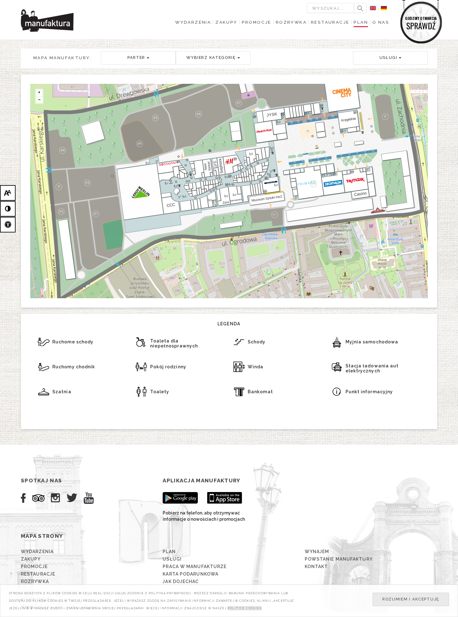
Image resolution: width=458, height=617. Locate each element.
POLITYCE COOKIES (244, 608)
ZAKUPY (31, 559)
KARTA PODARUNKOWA (190, 574)
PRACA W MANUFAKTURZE (195, 566)
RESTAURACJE (38, 574)
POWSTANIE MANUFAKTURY (339, 559)
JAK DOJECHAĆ (181, 581)
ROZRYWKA (35, 581)
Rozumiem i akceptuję (410, 599)
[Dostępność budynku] (8, 224)
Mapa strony (42, 536)
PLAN (169, 551)
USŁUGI (172, 559)
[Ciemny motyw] (8, 209)
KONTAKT (316, 566)
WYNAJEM (317, 551)
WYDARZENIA (37, 551)
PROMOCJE (34, 566)
